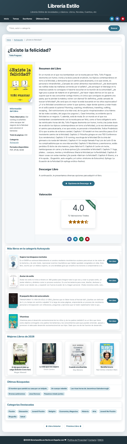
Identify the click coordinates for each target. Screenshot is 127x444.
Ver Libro (112, 261)
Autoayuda (18, 40)
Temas (16, 19)
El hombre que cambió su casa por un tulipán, (28, 388)
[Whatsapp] (81, 239)
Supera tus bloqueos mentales (33, 257)
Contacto (92, 440)
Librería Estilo (63, 6)
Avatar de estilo (27, 276)
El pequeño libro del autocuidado (34, 296)
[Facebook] (117, 19)
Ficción (12, 411)
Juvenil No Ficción (108, 411)
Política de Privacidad (77, 440)
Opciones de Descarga (78, 183)
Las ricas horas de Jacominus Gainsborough (90, 388)
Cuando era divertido (78, 367)
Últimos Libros (42, 19)
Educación (23, 411)
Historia (85, 411)
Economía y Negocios (69, 411)
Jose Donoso (34, 394)
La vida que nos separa (49, 367)
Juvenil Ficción (38, 411)
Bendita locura (107, 367)
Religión (52, 411)
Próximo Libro (72, 426)
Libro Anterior (54, 426)
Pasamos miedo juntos (54, 394)
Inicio (6, 19)
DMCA (100, 440)
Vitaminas (24, 316)
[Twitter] (112, 19)
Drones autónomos (17, 394)
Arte (94, 411)
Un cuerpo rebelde (59, 388)
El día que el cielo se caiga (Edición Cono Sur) (20, 368)
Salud (22, 417)
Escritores (27, 19)
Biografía (12, 417)
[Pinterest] (123, 19)
